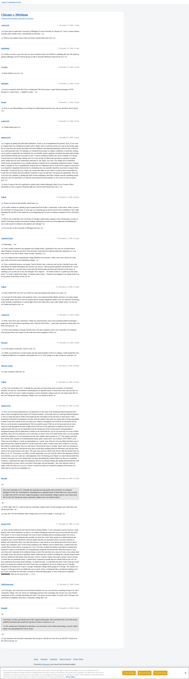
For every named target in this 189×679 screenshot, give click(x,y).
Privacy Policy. (70, 677)
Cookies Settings (129, 673)
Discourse (46, 664)
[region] (94, 673)
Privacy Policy (78, 659)
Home (36, 659)
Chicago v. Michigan (14, 14)
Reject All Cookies (144, 673)
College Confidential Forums (11, 2)
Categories (44, 659)
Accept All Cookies (160, 673)
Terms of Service (65, 659)
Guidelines (53, 659)
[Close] (185, 672)
